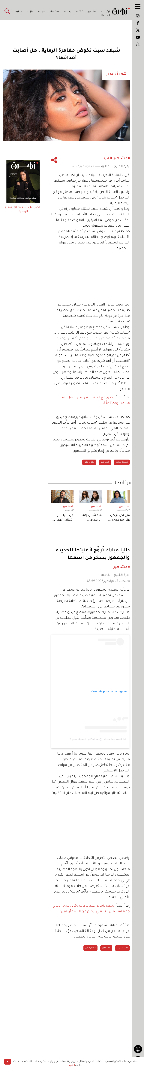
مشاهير (92, 11)
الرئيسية (105, 11)
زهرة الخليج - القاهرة (115, 166)
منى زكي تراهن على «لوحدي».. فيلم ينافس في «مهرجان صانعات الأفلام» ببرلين (119, 518)
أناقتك (79, 11)
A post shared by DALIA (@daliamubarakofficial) (98, 739)
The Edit (105, 15)
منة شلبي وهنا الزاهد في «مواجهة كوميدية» (92, 518)
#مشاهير (124, 506)
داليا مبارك (122, 948)
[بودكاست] (138, 1049)
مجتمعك (54, 11)
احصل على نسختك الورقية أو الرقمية (23, 209)
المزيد (72, 1065)
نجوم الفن (89, 462)
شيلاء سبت (122, 462)
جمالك (67, 11)
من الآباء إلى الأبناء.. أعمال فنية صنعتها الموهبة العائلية (64, 518)
